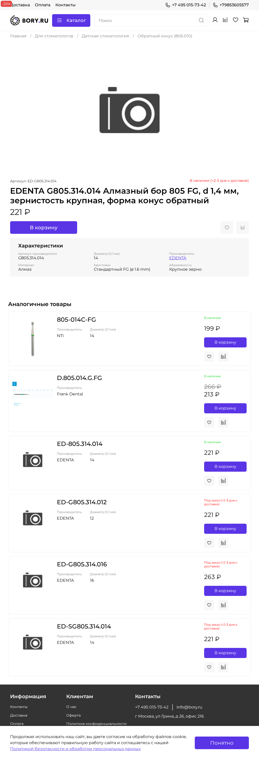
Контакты (65, 5)
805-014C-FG (76, 319)
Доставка (20, 5)
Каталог (76, 20)
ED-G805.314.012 (82, 502)
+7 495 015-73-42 (189, 5)
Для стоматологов (54, 36)
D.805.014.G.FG (79, 378)
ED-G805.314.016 (82, 564)
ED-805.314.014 (79, 443)
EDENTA (177, 258)
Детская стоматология (105, 36)
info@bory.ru (189, 707)
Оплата (42, 5)
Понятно (221, 743)
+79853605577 (234, 5)
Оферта (73, 715)
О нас (71, 706)
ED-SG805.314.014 (84, 626)
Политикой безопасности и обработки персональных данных (75, 748)
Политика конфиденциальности (96, 723)
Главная (18, 36)
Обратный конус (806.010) (165, 36)
